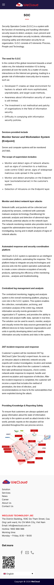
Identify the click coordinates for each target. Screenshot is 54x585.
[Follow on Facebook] (21, 553)
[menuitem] (18, 574)
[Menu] (3, 4)
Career (5, 499)
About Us (6, 503)
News (4, 496)
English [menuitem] (10, 573)
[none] (18, 574)
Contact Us (7, 506)
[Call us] (32, 553)
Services (6, 492)
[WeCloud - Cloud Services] (27, 4)
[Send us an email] (27, 553)
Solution (6, 489)
